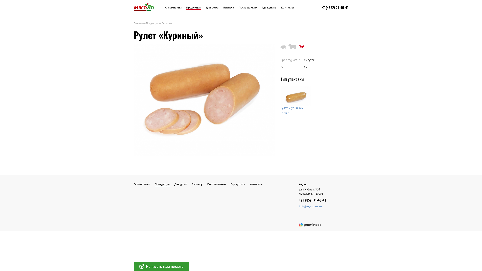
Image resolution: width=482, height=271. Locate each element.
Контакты (287, 7)
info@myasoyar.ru (310, 206)
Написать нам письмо (165, 266)
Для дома (212, 7)
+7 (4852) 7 (329, 7)
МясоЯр (144, 6)
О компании (173, 7)
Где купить (269, 7)
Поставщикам (248, 7)
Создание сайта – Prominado (310, 225)
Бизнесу (228, 7)
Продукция (193, 7)
